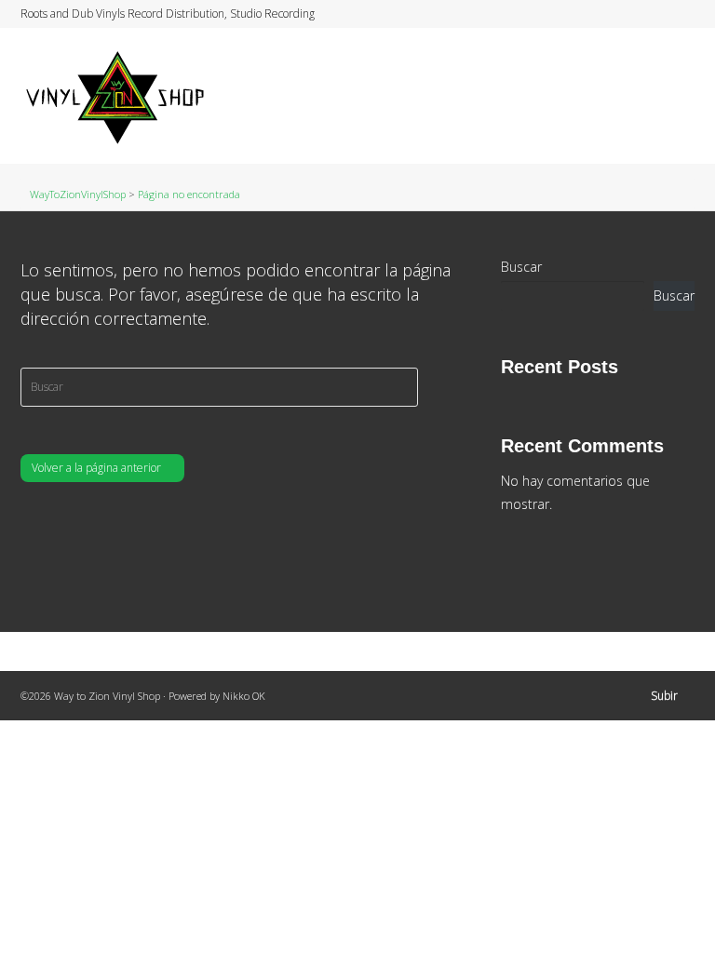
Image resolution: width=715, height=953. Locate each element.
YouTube (675, 14)
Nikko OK (244, 696)
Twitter (622, 14)
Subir (664, 696)
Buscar (521, 266)
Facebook (639, 14)
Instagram (657, 14)
